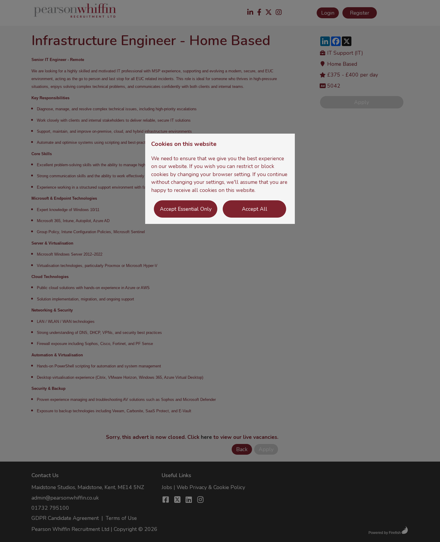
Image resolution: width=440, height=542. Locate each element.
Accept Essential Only (186, 209)
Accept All (254, 209)
